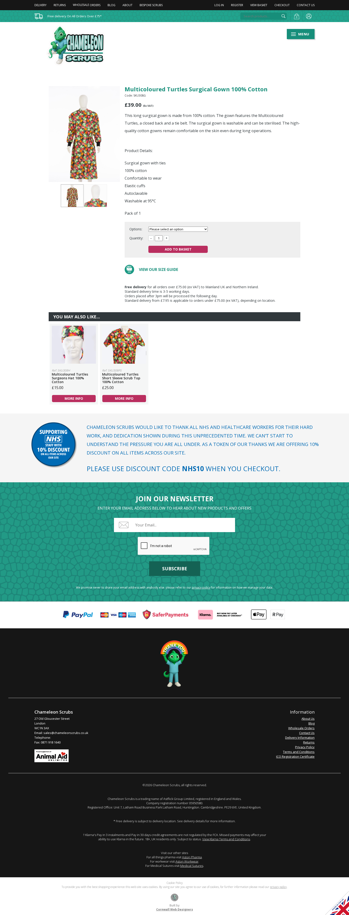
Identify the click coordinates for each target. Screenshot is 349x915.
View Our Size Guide (158, 269)
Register (237, 5)
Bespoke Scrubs (151, 5)
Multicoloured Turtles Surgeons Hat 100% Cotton (74, 345)
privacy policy (201, 587)
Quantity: (136, 238)
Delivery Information (300, 737)
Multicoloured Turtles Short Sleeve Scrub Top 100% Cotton (124, 345)
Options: (136, 229)
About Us (308, 718)
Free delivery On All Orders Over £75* (74, 16)
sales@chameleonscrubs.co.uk (65, 733)
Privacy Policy (305, 747)
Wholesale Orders (301, 728)
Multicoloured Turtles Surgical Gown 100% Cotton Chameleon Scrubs (78, 45)
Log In (219, 5)
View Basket (258, 5)
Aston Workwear (186, 861)
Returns (60, 5)
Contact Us (306, 5)
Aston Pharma (192, 857)
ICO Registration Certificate (295, 756)
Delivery (40, 5)
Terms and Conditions (299, 752)
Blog (111, 5)
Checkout (282, 5)
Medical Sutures (191, 866)
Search (283, 16)
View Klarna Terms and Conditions (226, 839)
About (127, 5)
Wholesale (86, 5)
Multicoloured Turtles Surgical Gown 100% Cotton (72, 195)
